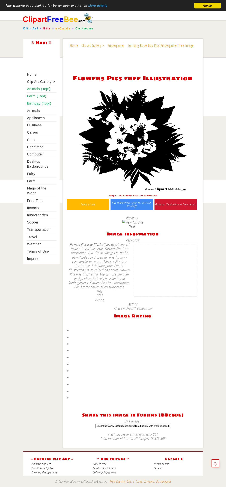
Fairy (31, 174)
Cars (31, 140)
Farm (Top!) (36, 96)
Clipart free (100, 464)
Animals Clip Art (41, 464)
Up (215, 463)
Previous (132, 217)
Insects (33, 208)
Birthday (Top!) (39, 103)
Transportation (39, 229)
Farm (31, 181)
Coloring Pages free (104, 472)
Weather (34, 244)
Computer (35, 154)
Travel (32, 237)
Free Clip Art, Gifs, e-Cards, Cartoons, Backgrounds (140, 481)
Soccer (32, 222)
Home (32, 74)
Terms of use (88, 204)
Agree (207, 5)
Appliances (36, 118)
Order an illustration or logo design (175, 204)
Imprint (32, 259)
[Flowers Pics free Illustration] (133, 191)
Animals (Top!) (39, 89)
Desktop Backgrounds (44, 472)
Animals (33, 111)
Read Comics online (104, 468)
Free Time (35, 201)
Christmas (35, 147)
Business (34, 125)
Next (132, 226)
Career (32, 132)
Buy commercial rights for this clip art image (131, 204)
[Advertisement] (133, 64)
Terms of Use (38, 251)
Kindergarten (37, 215)
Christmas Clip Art (42, 468)
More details (98, 6)
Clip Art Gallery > (41, 82)
